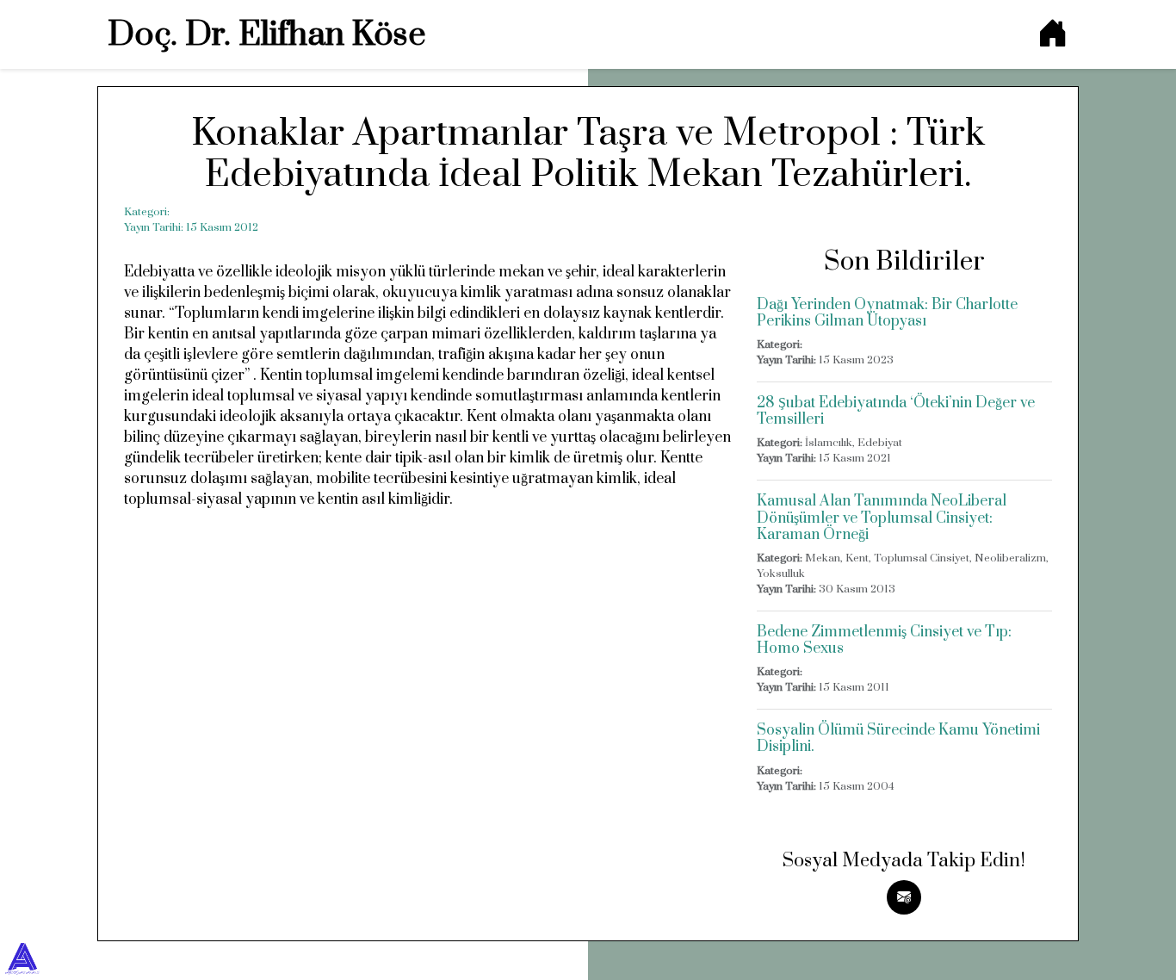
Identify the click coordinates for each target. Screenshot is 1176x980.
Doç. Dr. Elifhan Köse (266, 35)
